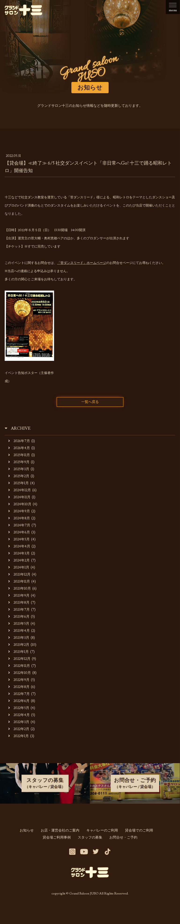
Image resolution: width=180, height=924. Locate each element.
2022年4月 (22, 715)
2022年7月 (22, 694)
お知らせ (27, 830)
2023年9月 (21, 595)
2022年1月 (21, 736)
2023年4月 (22, 630)
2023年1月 (21, 652)
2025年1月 (21, 483)
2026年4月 (22, 448)
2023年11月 (22, 581)
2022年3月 (21, 722)
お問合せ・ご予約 (123, 837)
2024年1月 (21, 567)
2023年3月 (21, 638)
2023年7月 (22, 609)
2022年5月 (21, 708)
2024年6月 (22, 532)
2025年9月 (21, 462)
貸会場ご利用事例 (57, 837)
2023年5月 (21, 623)
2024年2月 (22, 560)
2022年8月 (21, 687)
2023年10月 (22, 588)
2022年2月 (21, 729)
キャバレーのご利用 (102, 830)
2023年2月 (21, 645)
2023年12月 (22, 574)
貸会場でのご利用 (139, 830)
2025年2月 (21, 476)
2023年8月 (21, 602)
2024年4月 (22, 546)
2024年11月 (22, 497)
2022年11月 (22, 666)
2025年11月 (22, 455)
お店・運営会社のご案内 (60, 830)
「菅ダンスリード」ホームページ (81, 263)
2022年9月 (21, 680)
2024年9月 (22, 511)
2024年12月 (22, 490)
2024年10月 (22, 504)
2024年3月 (22, 553)
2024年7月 (22, 525)
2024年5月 (22, 539)
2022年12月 (22, 659)
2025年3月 (21, 469)
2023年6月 (21, 616)
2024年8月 (22, 518)
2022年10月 (22, 673)
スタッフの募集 (90, 837)
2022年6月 (21, 701)
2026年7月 (22, 441)
